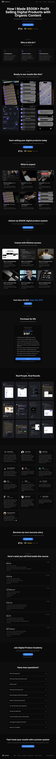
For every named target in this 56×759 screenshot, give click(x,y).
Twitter (14, 755)
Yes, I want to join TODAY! (28, 746)
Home (37, 1)
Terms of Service (38, 755)
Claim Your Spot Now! (28, 227)
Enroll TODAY (28, 303)
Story (41, 1)
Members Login (51, 1)
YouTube (19, 755)
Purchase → (28, 358)
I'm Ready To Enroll (28, 147)
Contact (45, 1)
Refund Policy (30, 755)
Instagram (24, 755)
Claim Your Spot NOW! (28, 24)
